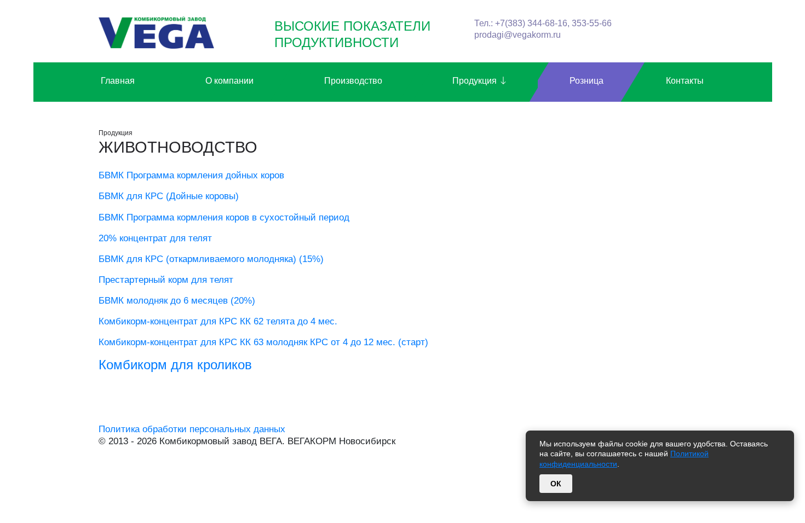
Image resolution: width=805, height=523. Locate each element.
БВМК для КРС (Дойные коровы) (169, 196)
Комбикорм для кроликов (175, 364)
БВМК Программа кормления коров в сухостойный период (224, 217)
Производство (353, 80)
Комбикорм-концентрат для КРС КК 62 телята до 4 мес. (218, 321)
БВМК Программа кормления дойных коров (191, 175)
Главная (118, 80)
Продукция (475, 80)
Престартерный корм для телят (166, 280)
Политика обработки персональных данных (192, 429)
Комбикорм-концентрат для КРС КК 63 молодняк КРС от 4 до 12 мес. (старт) (263, 342)
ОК (555, 483)
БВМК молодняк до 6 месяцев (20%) (177, 300)
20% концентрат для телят (155, 238)
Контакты (685, 80)
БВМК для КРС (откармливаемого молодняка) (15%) (211, 259)
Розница (586, 80)
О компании (229, 80)
